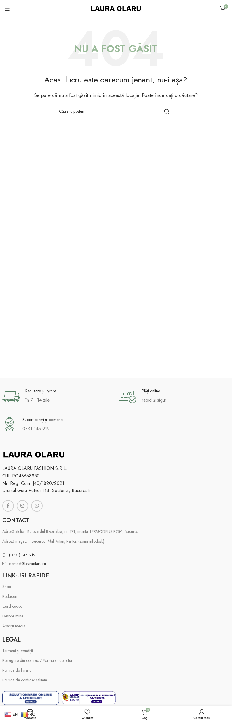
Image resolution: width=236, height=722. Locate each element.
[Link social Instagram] (22, 506)
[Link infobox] (57, 397)
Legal (11, 639)
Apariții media (13, 626)
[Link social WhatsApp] (37, 506)
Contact (15, 520)
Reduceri (9, 596)
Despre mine (12, 616)
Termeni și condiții (17, 651)
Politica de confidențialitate (24, 680)
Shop (6, 586)
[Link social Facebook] (8, 506)
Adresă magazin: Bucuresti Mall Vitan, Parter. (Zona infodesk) (53, 541)
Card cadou (12, 606)
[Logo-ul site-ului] (116, 8)
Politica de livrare (16, 670)
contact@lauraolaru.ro (27, 564)
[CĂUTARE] (167, 111)
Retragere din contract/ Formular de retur (37, 660)
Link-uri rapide (25, 575)
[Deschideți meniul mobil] (7, 8)
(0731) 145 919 (22, 555)
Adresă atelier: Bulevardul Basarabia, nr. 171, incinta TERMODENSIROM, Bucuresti (71, 531)
